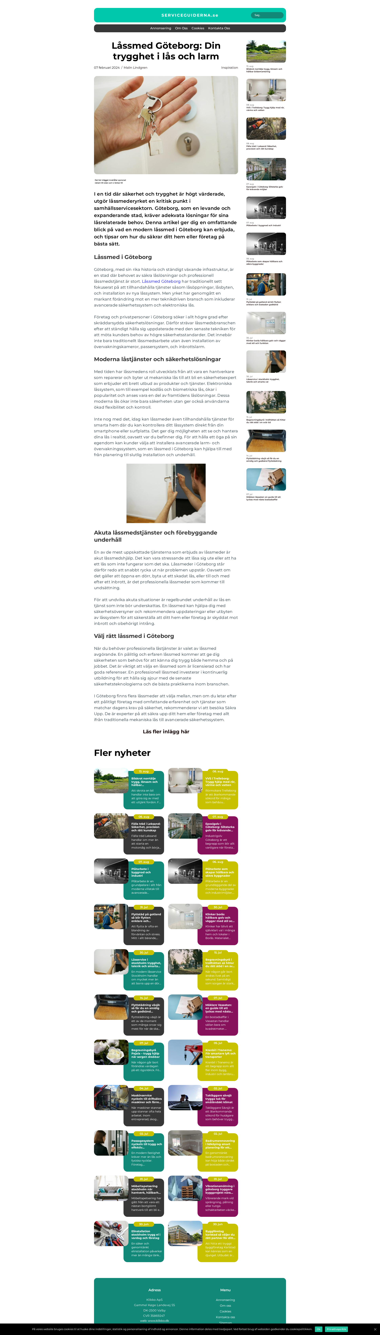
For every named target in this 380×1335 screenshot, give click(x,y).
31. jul (144, 907)
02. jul (218, 1088)
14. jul (144, 998)
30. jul (218, 907)
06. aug (218, 862)
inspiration (229, 67)
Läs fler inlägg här (166, 732)
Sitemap (225, 1323)
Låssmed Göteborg (161, 281)
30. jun (144, 1224)
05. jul (218, 1043)
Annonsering (160, 28)
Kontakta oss (219, 28)
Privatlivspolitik (336, 1329)
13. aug (144, 771)
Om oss (181, 28)
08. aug (218, 771)
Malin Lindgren (135, 67)
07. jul (218, 998)
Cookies (198, 28)
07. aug (218, 816)
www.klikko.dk (158, 1321)
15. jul (218, 952)
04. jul (144, 1088)
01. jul (144, 1179)
